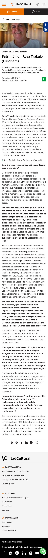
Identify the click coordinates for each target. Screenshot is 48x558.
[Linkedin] (24, 553)
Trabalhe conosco (9, 530)
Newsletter (6, 526)
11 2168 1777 (7, 502)
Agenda (14, 12)
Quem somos (7, 522)
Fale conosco (7, 506)
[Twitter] (17, 553)
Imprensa (5, 510)
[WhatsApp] (10, 553)
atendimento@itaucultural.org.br (15, 498)
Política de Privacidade (12, 542)
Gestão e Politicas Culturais (14, 52)
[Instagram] (30, 553)
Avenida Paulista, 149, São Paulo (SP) (16, 471)
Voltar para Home (13, 19)
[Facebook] (4, 553)
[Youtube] (37, 553)
